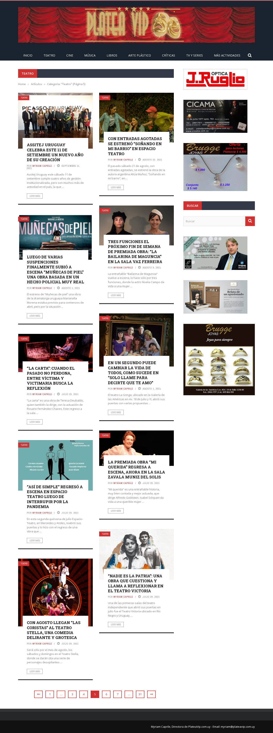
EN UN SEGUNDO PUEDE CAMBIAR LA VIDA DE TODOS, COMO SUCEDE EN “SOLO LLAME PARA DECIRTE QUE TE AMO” (133, 372)
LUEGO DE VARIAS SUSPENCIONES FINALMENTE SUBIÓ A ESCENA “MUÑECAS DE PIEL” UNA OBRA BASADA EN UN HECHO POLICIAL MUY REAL (55, 269)
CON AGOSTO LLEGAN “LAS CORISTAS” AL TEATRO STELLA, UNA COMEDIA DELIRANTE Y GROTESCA (53, 630)
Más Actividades (227, 55)
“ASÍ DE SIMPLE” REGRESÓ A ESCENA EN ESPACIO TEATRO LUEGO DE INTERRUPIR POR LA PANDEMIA (55, 496)
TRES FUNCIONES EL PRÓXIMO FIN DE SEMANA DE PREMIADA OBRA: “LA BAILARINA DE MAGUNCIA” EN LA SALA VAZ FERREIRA (135, 251)
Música (90, 55)
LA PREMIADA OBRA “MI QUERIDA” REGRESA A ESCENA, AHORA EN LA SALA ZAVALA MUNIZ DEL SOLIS (136, 469)
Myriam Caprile (42, 165)
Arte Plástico (139, 55)
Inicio (27, 55)
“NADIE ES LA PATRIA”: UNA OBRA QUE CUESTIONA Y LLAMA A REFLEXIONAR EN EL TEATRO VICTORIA (135, 583)
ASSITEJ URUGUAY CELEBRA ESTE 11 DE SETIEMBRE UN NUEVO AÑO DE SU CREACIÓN (55, 152)
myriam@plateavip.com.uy (238, 727)
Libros (112, 55)
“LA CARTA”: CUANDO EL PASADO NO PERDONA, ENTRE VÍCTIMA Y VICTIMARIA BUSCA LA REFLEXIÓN (51, 378)
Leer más (35, 195)
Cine (69, 55)
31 (140, 694)
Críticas (168, 55)
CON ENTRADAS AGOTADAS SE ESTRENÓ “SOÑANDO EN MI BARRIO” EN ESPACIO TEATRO (135, 146)
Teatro (49, 55)
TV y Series (194, 55)
